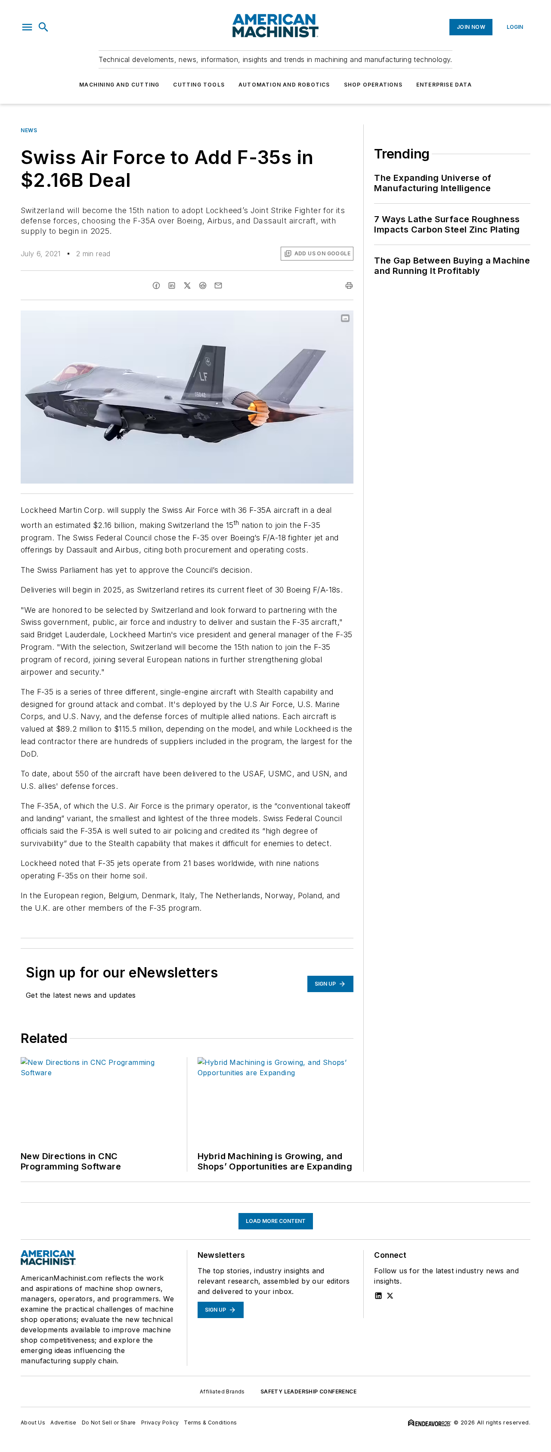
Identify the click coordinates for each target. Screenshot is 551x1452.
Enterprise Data (444, 84)
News (29, 130)
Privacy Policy (160, 1422)
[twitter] (187, 285)
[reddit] (202, 285)
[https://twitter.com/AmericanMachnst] (390, 1295)
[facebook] (156, 285)
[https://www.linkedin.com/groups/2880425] (378, 1295)
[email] (218, 285)
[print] (349, 285)
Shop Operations (373, 84)
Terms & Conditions (210, 1422)
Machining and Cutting (119, 84)
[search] (43, 27)
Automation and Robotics (284, 84)
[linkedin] (171, 285)
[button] (27, 27)
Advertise (63, 1422)
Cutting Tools (199, 84)
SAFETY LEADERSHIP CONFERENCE (308, 1391)
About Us (33, 1422)
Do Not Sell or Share (109, 1422)
